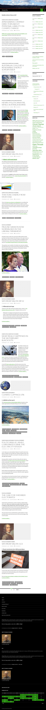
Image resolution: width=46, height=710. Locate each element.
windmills (19, 433)
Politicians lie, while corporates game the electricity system (13, 444)
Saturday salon (6, 584)
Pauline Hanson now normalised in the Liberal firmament (13, 229)
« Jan (3, 703)
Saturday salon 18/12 (13, 301)
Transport (36, 89)
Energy (40, 135)
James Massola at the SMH (20, 175)
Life (34, 103)
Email (21, 624)
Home (3, 597)
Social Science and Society (16, 100)
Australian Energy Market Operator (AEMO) (11, 375)
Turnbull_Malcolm (6, 486)
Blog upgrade (34, 63)
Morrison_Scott (6, 484)
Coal (33, 128)
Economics (34, 132)
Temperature (35, 154)
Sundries (13, 541)
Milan (4, 430)
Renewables (34, 148)
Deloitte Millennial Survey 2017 (8, 325)
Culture (35, 98)
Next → (18, 589)
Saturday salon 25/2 (12, 154)
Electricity (22, 483)
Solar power (5, 433)
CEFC (3, 56)
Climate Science (36, 94)
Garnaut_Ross (5, 93)
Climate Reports (34, 127)
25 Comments (17, 448)
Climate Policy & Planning (13, 19)
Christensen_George (6, 583)
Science (35, 107)
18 (35, 698)
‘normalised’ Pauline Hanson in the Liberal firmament (16, 242)
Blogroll (4, 610)
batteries (38, 121)
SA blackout (24, 484)
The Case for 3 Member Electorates (14, 496)
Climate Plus (5, 10)
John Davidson (14, 499)
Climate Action (5, 19)
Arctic (43, 120)
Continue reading (14, 52)
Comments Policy (5, 604)
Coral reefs (36, 128)
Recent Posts (4, 606)
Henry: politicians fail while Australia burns (13, 103)
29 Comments (17, 199)
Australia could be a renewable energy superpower (13, 67)
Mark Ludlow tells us (10, 364)
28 (10, 701)
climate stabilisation (40, 127)
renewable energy (9, 56)
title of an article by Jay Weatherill (13, 202)
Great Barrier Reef (35, 139)
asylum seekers (34, 121)
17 (29, 698)
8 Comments (17, 30)
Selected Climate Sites (6, 615)
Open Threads (23, 325)
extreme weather (36, 137)
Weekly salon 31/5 (39, 21)
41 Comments (17, 303)
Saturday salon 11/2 (12, 544)
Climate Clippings (38, 124)
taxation (40, 153)
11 (35, 696)
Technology (36, 112)
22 (16, 699)
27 (4, 701)
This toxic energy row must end (13, 196)
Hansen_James (40, 139)
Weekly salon (35, 158)
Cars (40, 121)
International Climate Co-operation (37, 140)
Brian (12, 30)
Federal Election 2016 (35, 138)
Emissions (39, 134)
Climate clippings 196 (13, 394)
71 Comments (17, 546)
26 (41, 699)
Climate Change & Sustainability (8, 392)
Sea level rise (35, 151)
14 (10, 698)
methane (33, 141)
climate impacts (36, 126)
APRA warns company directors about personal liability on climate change (13, 25)
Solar (33, 153)
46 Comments (17, 156)
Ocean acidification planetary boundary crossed (37, 57)
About (3, 599)
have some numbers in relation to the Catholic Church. (16, 576)
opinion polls (34, 146)
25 (35, 699)
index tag (20, 628)
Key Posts (3, 608)
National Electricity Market (15, 484)
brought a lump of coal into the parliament (16, 460)
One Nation (18, 325)
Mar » (43, 703)
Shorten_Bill (41, 151)
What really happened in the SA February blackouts (15, 338)
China (43, 121)
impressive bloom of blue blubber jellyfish (12, 402)
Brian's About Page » (6, 644)
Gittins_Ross (12, 93)
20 (4, 699)
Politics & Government (6, 100)
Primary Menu (44, 10)
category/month (14, 628)
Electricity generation (36, 133)
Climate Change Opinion (37, 122)
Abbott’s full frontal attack (10, 159)
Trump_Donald (35, 155)
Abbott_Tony (35, 120)
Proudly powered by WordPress (7, 708)
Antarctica (40, 120)
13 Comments (17, 233)
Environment (36, 100)
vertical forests (12, 433)
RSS (18, 624)
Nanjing (8, 430)
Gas (40, 138)
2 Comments (17, 342)
